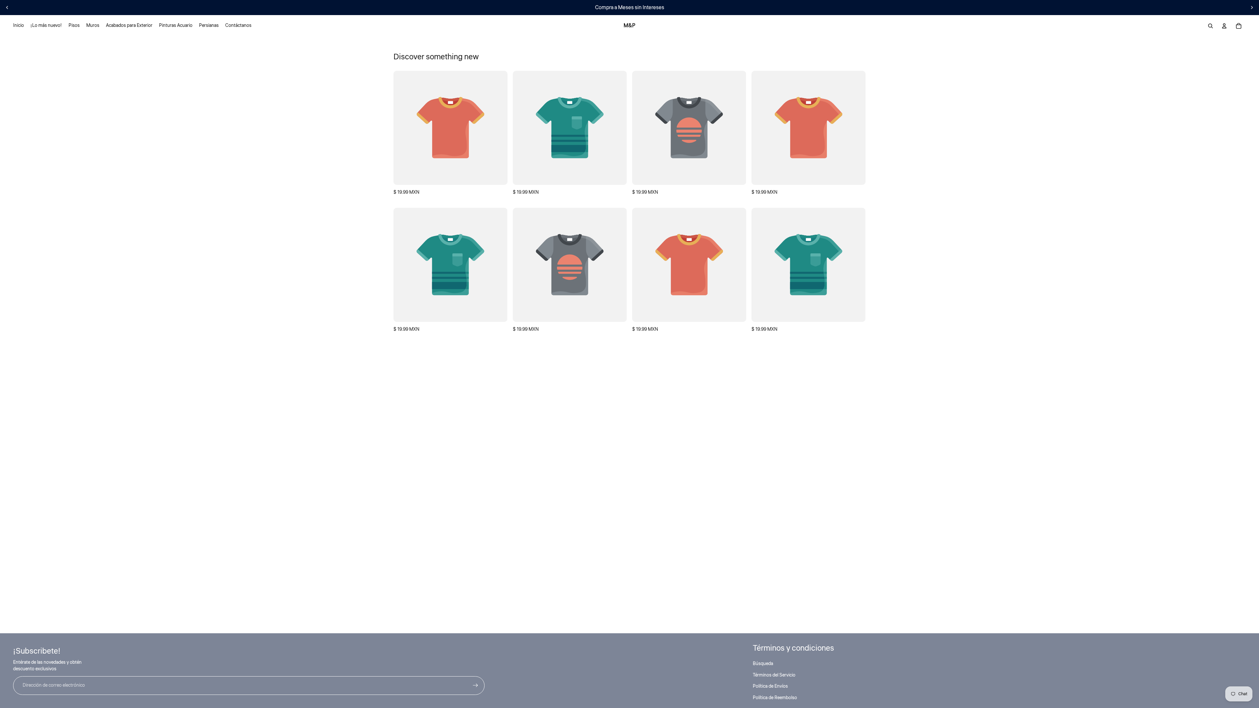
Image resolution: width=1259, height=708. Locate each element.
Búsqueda (763, 663)
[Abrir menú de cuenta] (1224, 26)
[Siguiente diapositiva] (1252, 7)
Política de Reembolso (775, 698)
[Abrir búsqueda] (1210, 26)
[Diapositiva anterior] (7, 7)
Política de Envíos (770, 686)
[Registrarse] (475, 685)
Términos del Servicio (774, 675)
